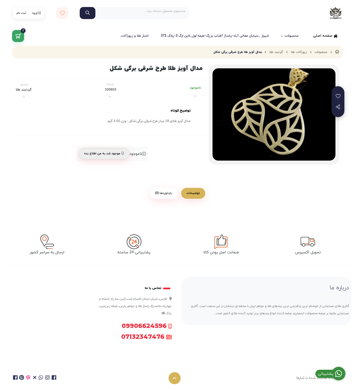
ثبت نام (21, 13)
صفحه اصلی (323, 35)
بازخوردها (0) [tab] (163, 193)
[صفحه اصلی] (337, 52)
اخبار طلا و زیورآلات (135, 36)
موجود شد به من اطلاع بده (102, 153)
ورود (34, 13)
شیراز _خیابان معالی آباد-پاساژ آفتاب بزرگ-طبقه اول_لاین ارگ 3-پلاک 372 (215, 36)
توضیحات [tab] (193, 193)
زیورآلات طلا (299, 52)
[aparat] (28, 378)
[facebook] (15, 378)
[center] (87, 13)
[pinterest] (22, 378)
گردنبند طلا (276, 52)
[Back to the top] (175, 378)
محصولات (291, 36)
